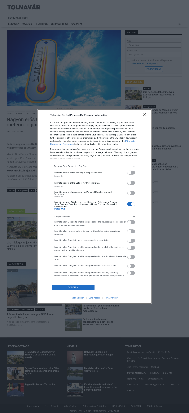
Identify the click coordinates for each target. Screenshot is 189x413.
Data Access (94, 298)
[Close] (145, 115)
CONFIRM (73, 287)
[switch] (131, 173)
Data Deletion (77, 298)
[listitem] (94, 166)
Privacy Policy (111, 298)
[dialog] (94, 206)
